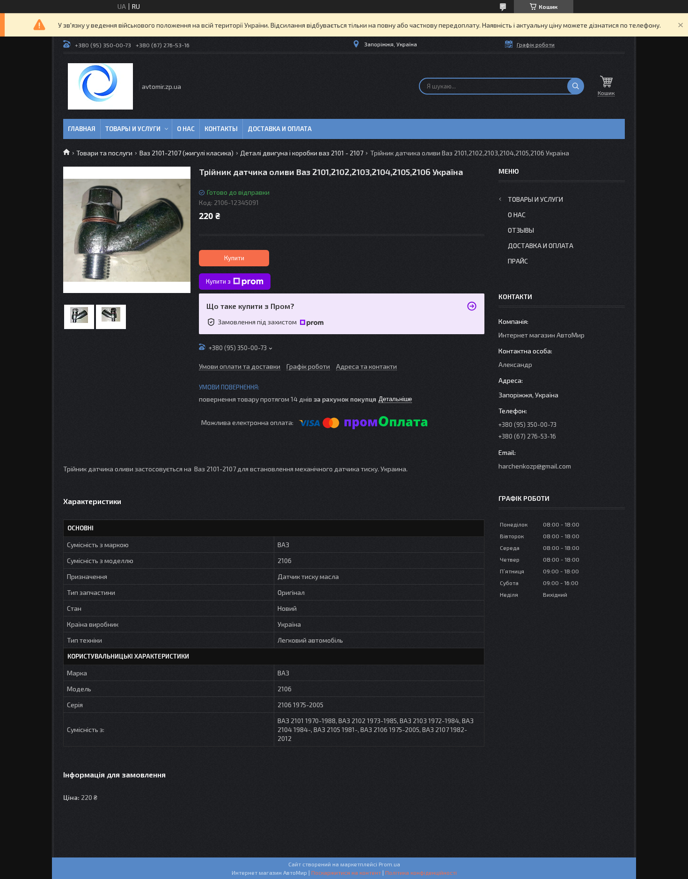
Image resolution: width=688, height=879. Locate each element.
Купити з (218, 281)
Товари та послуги (104, 153)
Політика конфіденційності (421, 872)
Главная (81, 128)
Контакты (221, 128)
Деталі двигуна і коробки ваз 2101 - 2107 (301, 153)
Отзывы (521, 230)
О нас (186, 128)
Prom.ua (389, 864)
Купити (234, 258)
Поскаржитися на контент (346, 872)
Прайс (518, 261)
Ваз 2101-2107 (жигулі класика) (186, 153)
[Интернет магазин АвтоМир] (100, 86)
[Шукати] (575, 86)
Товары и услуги (133, 128)
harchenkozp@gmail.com (534, 466)
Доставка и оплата (280, 128)
